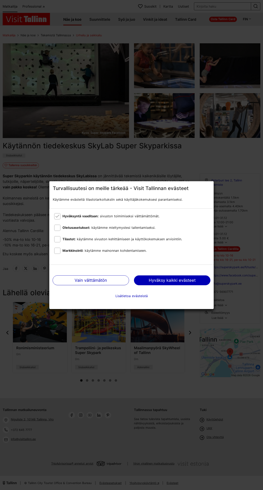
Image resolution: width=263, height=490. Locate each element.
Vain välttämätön (91, 280)
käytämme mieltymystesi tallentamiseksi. (108, 228)
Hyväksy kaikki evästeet (172, 280)
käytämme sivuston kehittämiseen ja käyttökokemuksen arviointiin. (122, 239)
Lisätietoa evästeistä (131, 296)
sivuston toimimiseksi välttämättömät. (110, 216)
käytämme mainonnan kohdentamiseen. (104, 250)
